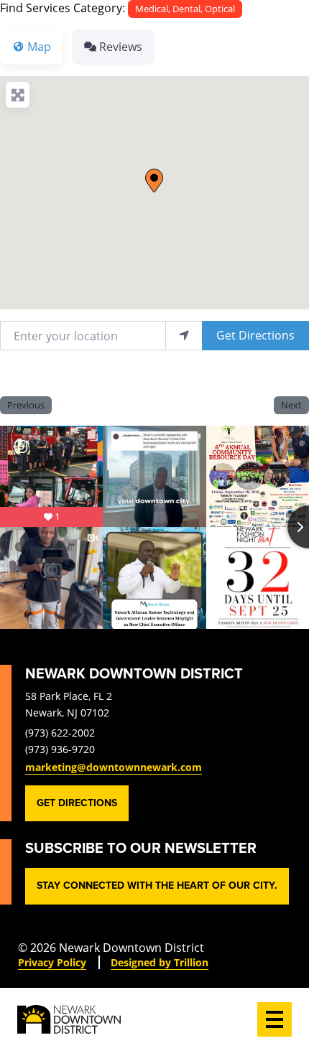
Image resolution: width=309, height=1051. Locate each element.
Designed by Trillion (159, 962)
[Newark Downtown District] (69, 1019)
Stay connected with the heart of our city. (157, 885)
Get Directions (255, 334)
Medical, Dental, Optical (185, 8)
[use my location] (184, 335)
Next (291, 404)
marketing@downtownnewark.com (113, 767)
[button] (154, 180)
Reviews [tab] (120, 46)
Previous (26, 404)
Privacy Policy (52, 962)
